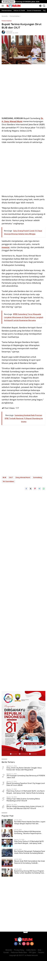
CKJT (11, 477)
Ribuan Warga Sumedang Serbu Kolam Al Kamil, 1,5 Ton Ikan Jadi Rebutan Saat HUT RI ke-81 (25, 807)
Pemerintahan (7, 21)
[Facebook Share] (26, 488)
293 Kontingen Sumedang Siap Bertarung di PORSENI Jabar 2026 (26, 777)
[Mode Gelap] (40, 6)
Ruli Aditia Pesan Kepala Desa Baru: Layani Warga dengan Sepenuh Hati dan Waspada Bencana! (29, 823)
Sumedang (37, 477)
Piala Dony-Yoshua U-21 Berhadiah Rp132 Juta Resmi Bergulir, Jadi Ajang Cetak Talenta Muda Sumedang (26, 792)
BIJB (4, 477)
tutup (25, 931)
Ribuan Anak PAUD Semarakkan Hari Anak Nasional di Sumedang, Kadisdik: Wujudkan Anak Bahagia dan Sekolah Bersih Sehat (29, 862)
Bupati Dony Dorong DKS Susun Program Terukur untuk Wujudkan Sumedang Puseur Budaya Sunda (29, 872)
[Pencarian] (44, 6)
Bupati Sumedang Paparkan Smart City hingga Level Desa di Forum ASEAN (26, 784)
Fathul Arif (9, 31)
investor (6, 247)
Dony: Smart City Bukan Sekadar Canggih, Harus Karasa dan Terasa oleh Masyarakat (24, 769)
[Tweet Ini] (30, 488)
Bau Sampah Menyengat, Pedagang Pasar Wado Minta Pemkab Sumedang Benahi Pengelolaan (29, 852)
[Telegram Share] (39, 488)
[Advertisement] (23, 91)
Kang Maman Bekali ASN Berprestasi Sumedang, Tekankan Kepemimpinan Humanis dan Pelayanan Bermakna (27, 832)
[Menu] (3, 6)
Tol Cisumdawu (8, 481)
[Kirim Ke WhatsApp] (43, 488)
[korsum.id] (13, 6)
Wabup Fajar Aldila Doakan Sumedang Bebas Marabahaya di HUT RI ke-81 (23, 800)
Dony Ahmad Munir (23, 477)
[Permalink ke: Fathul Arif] (3, 32)
